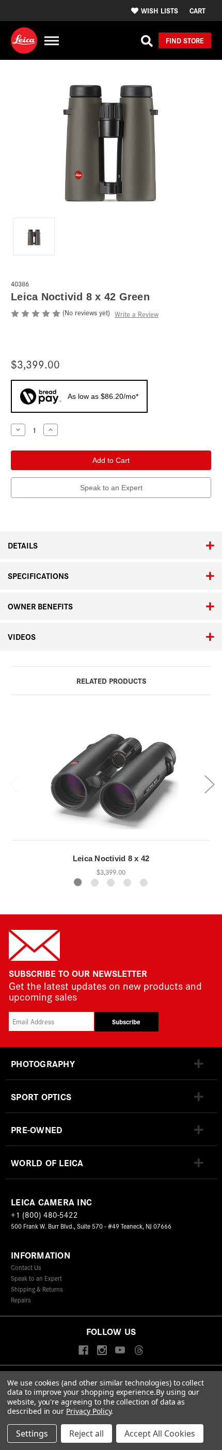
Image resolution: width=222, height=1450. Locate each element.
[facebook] (83, 1350)
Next (209, 784)
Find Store (185, 40)
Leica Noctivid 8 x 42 (111, 858)
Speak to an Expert (111, 488)
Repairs (21, 1299)
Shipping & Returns (37, 1288)
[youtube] (120, 1350)
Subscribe (126, 1021)
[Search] (146, 40)
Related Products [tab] (111, 680)
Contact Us (26, 1267)
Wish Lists (159, 10)
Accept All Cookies (159, 1433)
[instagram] (102, 1350)
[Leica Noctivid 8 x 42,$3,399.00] (111, 776)
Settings (32, 1433)
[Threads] (138, 1350)
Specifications (38, 576)
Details (23, 545)
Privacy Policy (88, 1411)
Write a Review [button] (136, 314)
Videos (22, 636)
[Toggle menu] (51, 40)
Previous (13, 784)
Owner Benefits (40, 606)
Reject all (86, 1433)
